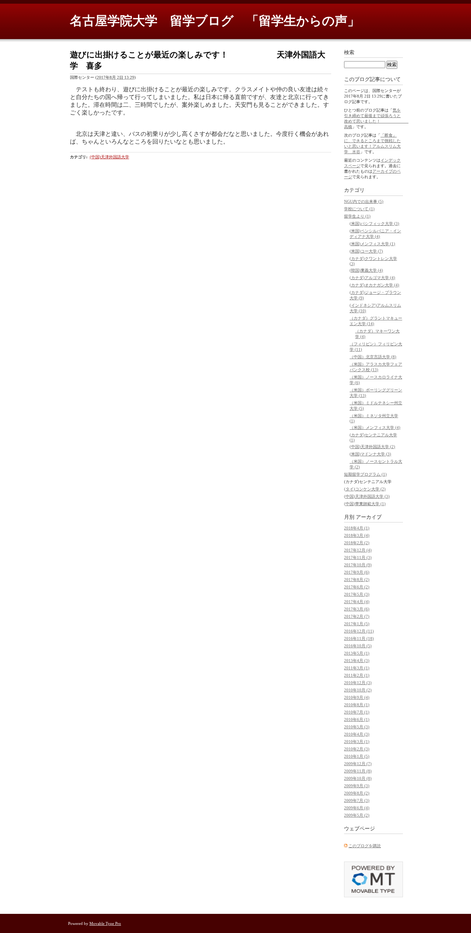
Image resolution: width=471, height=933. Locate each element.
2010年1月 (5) (356, 756)
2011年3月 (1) (356, 668)
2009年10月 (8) (358, 778)
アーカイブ (369, 517)
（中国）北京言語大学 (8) (373, 357)
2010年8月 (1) (356, 705)
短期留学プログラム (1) (365, 474)
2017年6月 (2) (356, 587)
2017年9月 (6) (356, 572)
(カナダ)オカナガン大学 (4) (374, 285)
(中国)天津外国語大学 (109, 157)
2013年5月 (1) (356, 653)
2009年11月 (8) (358, 771)
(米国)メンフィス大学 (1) (372, 244)
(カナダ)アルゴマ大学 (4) (372, 277)
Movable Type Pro (105, 923)
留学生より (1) (357, 216)
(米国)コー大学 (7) (366, 251)
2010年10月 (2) (358, 690)
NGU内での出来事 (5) (363, 201)
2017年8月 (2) (356, 579)
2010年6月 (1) (356, 719)
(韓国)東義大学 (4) (366, 270)
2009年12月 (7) (358, 763)
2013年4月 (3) (356, 660)
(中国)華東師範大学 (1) (365, 503)
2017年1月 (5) (356, 624)
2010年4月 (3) (356, 734)
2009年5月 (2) (356, 815)
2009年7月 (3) (356, 800)
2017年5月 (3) (356, 594)
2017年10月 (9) (358, 565)
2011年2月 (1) (356, 675)
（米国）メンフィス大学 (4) (375, 427)
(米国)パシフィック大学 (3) (374, 223)
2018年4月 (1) (356, 528)
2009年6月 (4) (356, 808)
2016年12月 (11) (359, 631)
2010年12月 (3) (358, 682)
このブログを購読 (364, 846)
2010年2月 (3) (356, 749)
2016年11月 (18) (359, 638)
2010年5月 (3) (356, 727)
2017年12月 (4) (358, 550)
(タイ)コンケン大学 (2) (365, 489)
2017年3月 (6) (356, 609)
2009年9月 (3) (356, 786)
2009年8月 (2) (356, 793)
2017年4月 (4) (356, 601)
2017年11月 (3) (358, 557)
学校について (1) (359, 209)
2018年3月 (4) (356, 535)
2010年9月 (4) (356, 697)
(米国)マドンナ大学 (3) (370, 454)
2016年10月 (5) (358, 646)
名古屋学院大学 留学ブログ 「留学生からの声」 (215, 21)
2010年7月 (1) (356, 712)
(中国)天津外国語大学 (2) (372, 446)
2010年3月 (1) (356, 741)
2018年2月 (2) (356, 543)
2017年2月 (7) (356, 616)
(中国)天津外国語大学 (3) (367, 496)
